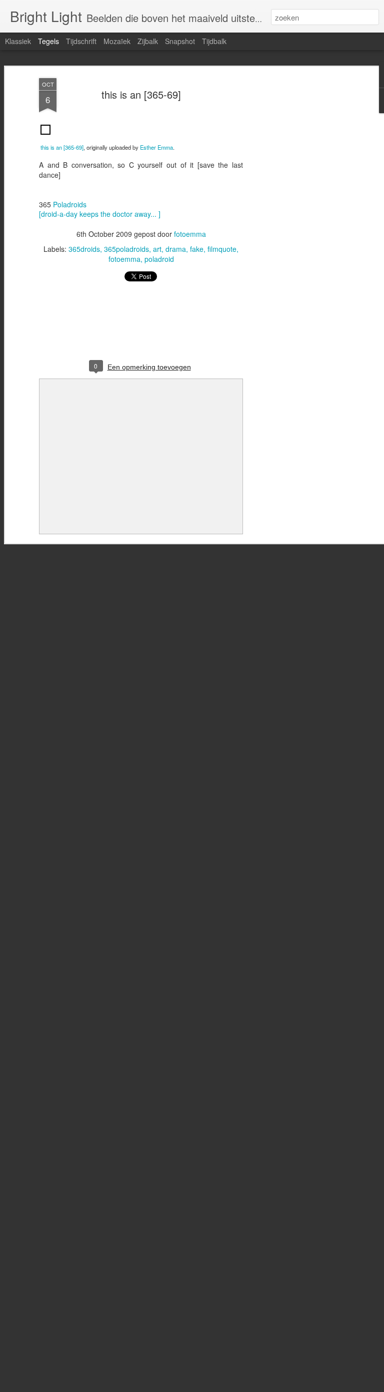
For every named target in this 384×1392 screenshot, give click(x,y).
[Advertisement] (298, 236)
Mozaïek (117, 41)
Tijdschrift (81, 41)
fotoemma (190, 234)
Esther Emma (156, 147)
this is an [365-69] (141, 94)
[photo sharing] (45, 137)
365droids (84, 249)
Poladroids (69, 204)
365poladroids (126, 249)
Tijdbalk (214, 41)
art (157, 249)
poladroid (159, 259)
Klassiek (18, 41)
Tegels (48, 41)
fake (197, 249)
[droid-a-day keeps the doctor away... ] (99, 214)
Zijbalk (148, 41)
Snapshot (180, 41)
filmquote (222, 249)
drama (176, 249)
